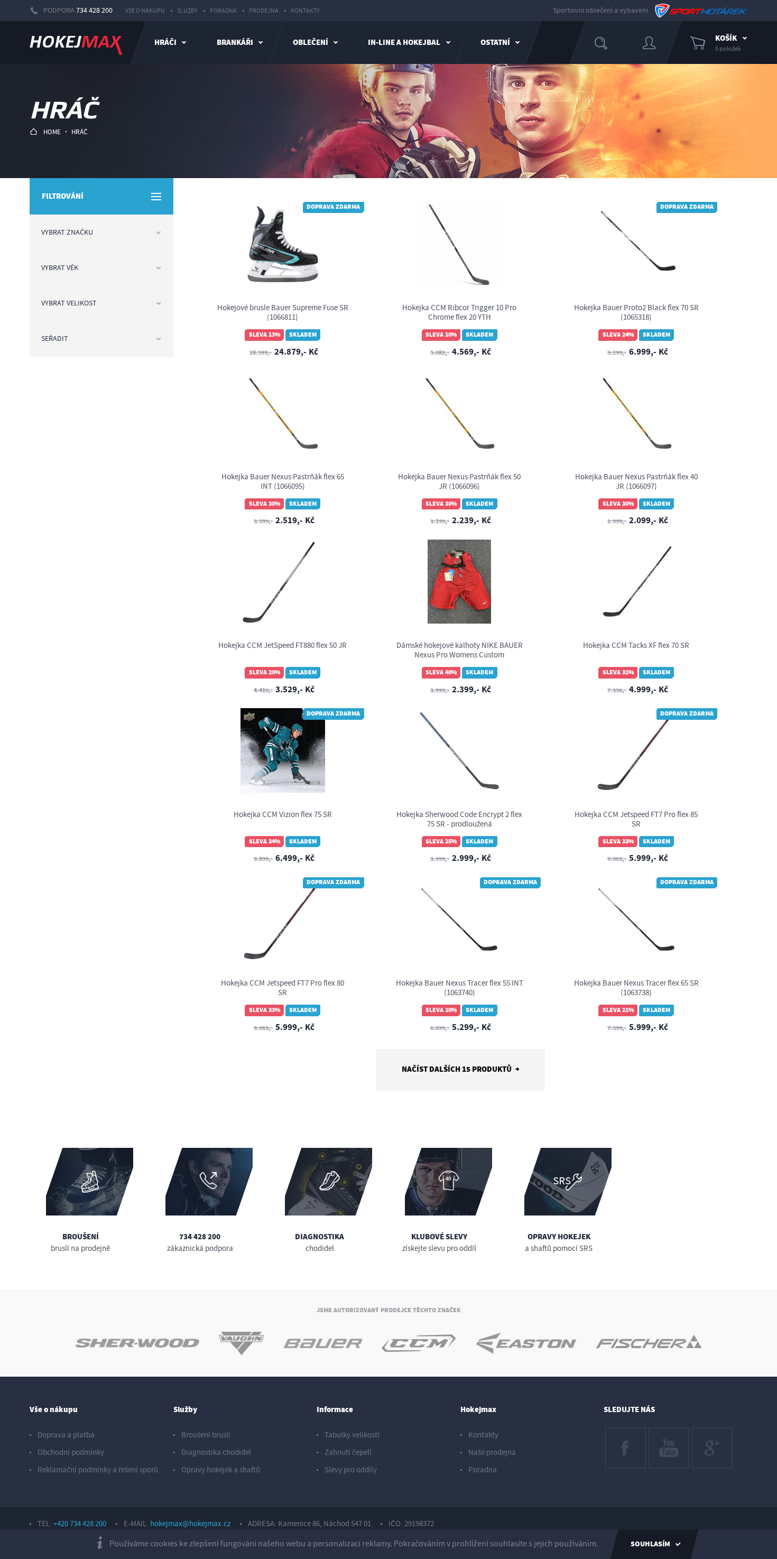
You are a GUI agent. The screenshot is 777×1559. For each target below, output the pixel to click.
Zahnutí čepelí (348, 1452)
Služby (187, 11)
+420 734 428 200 (79, 1524)
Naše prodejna (492, 1452)
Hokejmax (478, 1409)
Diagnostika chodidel (216, 1452)
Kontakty (305, 11)
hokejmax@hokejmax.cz (190, 1524)
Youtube (662, 1433)
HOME (52, 132)
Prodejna (264, 11)
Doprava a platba (66, 1435)
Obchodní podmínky (71, 1452)
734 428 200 (94, 10)
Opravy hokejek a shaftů (220, 1470)
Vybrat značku (67, 232)
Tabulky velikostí (352, 1435)
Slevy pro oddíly (351, 1470)
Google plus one (711, 1437)
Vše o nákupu (145, 11)
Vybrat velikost (69, 303)
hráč (79, 132)
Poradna (223, 11)
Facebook (621, 1433)
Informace (335, 1409)
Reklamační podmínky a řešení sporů (98, 1470)
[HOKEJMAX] (76, 42)
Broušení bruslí (205, 1435)
